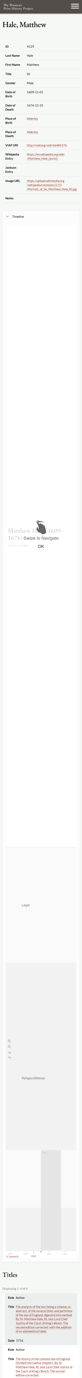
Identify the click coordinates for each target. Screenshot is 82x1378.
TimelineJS (14, 1256)
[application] (41, 1052)
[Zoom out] (9, 1047)
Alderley (32, 118)
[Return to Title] (9, 1058)
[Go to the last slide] (9, 1052)
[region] (41, 741)
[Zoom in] (9, 1041)
